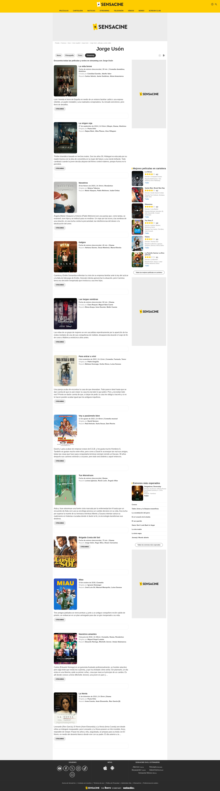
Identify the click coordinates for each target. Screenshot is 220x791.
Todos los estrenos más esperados (149, 545)
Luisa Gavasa (115, 364)
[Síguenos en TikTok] (85, 768)
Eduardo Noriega (91, 642)
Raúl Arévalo (90, 423)
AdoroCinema (154, 770)
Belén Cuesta (112, 307)
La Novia (83, 693)
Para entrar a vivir (87, 356)
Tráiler (147, 183)
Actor (69, 43)
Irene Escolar (101, 307)
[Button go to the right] (163, 55)
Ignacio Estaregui (94, 585)
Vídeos (131, 11)
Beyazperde (136, 770)
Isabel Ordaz (115, 190)
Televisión (118, 11)
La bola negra (137, 533)
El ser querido (137, 521)
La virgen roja (85, 123)
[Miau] (65, 594)
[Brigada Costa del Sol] (65, 552)
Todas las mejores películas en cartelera (149, 272)
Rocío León (102, 481)
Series (141, 11)
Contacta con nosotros (85, 783)
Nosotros (83, 183)
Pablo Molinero (103, 190)
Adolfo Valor (106, 74)
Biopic (109, 126)
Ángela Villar (113, 481)
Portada (57, 43)
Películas (63, 11)
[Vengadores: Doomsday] (137, 493)
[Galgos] (65, 256)
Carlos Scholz (90, 76)
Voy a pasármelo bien (89, 416)
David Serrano (93, 421)
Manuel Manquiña (103, 587)
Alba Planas (99, 131)
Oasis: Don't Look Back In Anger (143, 525)
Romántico (108, 186)
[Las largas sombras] (65, 313)
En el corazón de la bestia (141, 517)
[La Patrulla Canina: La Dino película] (137, 259)
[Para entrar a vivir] (65, 370)
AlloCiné (136, 767)
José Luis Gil (90, 587)
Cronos (134, 504)
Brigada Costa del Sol (89, 537)
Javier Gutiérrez (103, 76)
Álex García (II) (114, 701)
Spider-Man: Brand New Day (155, 188)
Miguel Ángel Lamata (96, 639)
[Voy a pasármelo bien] (65, 430)
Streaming (104, 11)
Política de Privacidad (112, 783)
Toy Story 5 (149, 220)
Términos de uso (99, 783)
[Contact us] (73, 774)
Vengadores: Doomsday (152, 486)
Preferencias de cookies (150, 783)
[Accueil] (110, 4)
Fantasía (117, 359)
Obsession (148, 204)
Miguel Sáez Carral (106, 305)
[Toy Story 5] (137, 227)
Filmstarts (153, 767)
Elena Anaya (90, 307)
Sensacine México (145, 773)
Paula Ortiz (92, 128)
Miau (81, 580)
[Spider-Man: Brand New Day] (137, 194)
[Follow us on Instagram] (79, 768)
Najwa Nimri (89, 131)
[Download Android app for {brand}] (113, 768)
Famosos (63, 43)
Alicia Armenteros (117, 76)
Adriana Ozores (91, 247)
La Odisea (148, 172)
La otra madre (137, 529)
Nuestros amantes (88, 634)
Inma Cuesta (90, 701)
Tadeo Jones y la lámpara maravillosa (145, 509)
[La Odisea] (137, 178)
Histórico (82, 71)
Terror (123, 359)
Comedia (109, 359)
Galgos (82, 242)
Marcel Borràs (116, 247)
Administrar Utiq (126, 783)
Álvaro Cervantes (111, 543)
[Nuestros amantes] (65, 648)
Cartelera (78, 11)
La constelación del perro (141, 513)
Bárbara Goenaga (92, 364)
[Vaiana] (137, 243)
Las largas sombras (88, 299)
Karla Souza (100, 423)
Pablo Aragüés (93, 362)
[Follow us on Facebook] (66, 768)
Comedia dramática (116, 69)
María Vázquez (90, 190)
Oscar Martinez (104, 247)
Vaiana (147, 237)
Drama (115, 126)
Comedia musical (111, 419)
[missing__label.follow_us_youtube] (60, 768)
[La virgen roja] (65, 137)
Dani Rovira (110, 423)
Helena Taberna (94, 188)
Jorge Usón (85, 43)
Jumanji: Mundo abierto (140, 537)
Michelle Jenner (105, 642)
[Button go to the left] (159, 55)
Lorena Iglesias (91, 481)
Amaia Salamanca (119, 642)
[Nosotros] (65, 197)
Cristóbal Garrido (94, 74)
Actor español (76, 43)
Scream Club (155, 11)
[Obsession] (137, 211)
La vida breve (85, 66)
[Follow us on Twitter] (73, 768)
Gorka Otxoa (104, 364)
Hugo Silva (99, 543)
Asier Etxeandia (102, 701)
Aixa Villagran (110, 131)
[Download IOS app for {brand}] (106, 768)
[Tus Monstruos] (65, 489)
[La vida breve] (65, 80)
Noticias (91, 11)
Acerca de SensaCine (69, 783)
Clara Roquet (92, 305)
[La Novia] (65, 708)
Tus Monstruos (86, 475)
